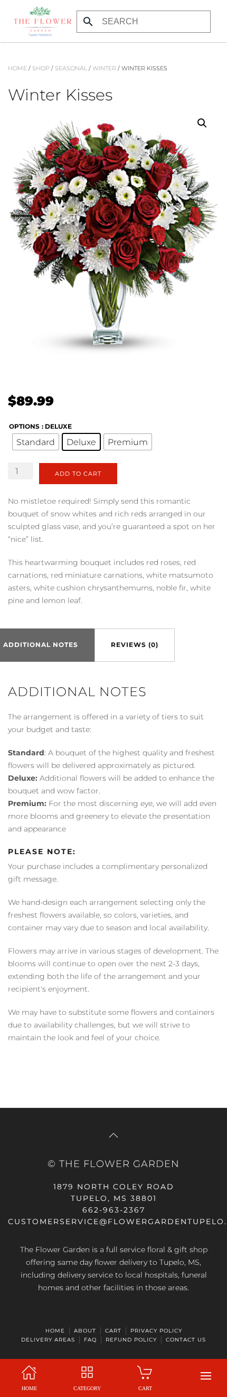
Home (17, 68)
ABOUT (85, 1330)
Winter (104, 68)
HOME (55, 1330)
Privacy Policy (156, 1330)
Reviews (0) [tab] (134, 645)
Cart (113, 1330)
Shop (41, 68)
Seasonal (71, 68)
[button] (206, 1376)
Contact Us (186, 1339)
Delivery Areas (48, 1339)
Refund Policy (131, 1339)
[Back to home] (39, 21)
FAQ (90, 1339)
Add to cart (78, 473)
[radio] (36, 442)
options (24, 426)
